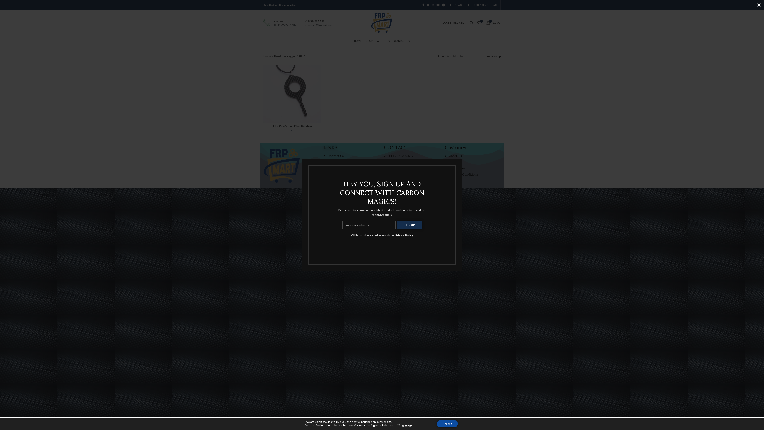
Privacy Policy (404, 235)
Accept (447, 423)
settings (407, 425)
